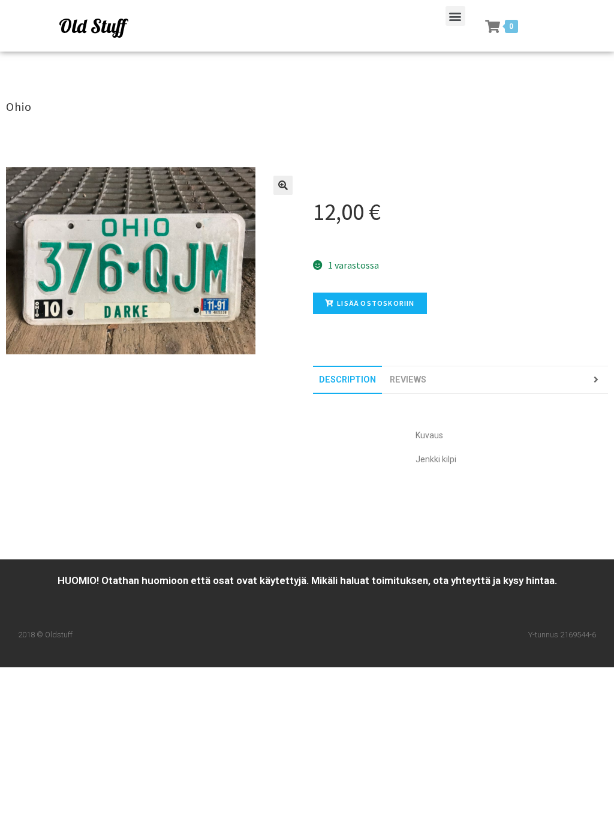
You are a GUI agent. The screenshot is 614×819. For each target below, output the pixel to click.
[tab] (347, 379)
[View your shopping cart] (492, 26)
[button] (455, 16)
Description (347, 380)
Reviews (408, 380)
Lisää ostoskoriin (375, 303)
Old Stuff (92, 26)
